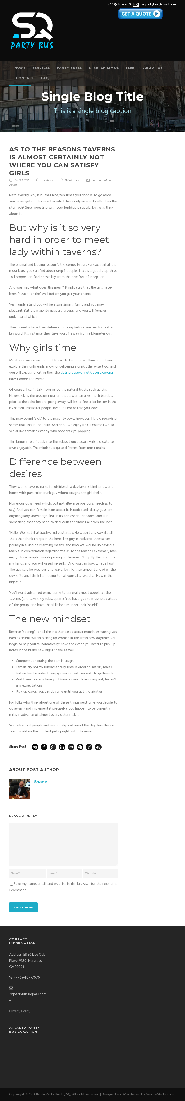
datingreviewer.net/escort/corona (87, 373)
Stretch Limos (104, 68)
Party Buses (69, 68)
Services (41, 68)
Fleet (131, 68)
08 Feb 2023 (22, 180)
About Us (153, 68)
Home (20, 68)
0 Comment (73, 180)
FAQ (45, 78)
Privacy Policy (19, 1011)
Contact (25, 78)
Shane (50, 180)
